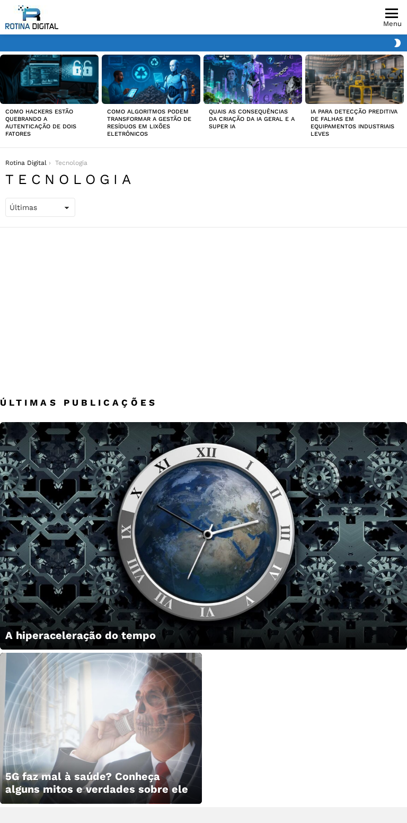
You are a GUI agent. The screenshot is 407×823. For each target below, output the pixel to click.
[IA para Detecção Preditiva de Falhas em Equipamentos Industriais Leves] (354, 79)
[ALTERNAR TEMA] (397, 42)
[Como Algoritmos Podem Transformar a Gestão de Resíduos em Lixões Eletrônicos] (151, 79)
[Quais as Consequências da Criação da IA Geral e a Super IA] (253, 79)
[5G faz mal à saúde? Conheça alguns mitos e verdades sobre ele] (101, 728)
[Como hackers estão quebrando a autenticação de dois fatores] (49, 79)
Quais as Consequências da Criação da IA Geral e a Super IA (252, 119)
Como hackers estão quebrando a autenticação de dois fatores (40, 122)
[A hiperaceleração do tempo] (203, 536)
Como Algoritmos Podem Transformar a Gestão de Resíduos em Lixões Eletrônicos (149, 122)
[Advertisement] (203, 307)
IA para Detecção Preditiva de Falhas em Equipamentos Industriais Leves (354, 122)
